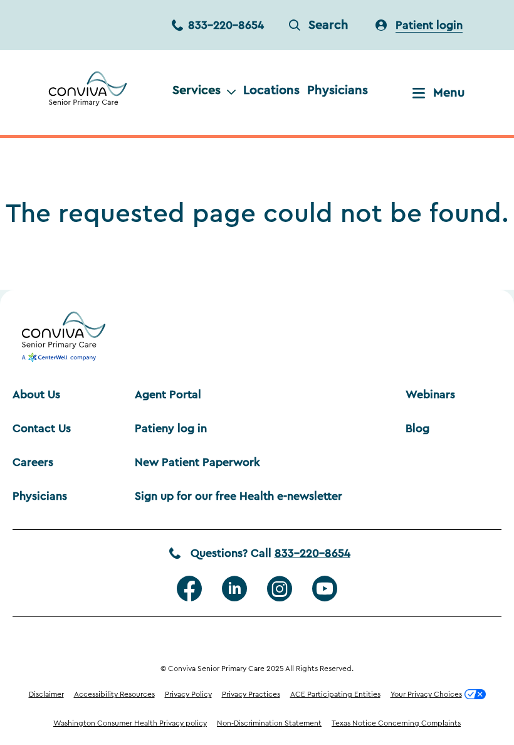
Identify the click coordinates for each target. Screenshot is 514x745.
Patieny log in (171, 428)
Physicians (337, 90)
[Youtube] (324, 588)
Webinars (430, 394)
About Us (36, 394)
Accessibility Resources (114, 694)
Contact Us (42, 428)
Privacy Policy (188, 694)
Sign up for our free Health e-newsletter (238, 496)
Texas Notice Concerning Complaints (396, 723)
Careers (33, 462)
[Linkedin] (234, 588)
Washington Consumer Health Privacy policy (130, 723)
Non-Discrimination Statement (269, 723)
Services (196, 90)
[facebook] (189, 588)
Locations (271, 90)
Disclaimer (46, 694)
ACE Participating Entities (335, 694)
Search (328, 25)
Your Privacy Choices (426, 694)
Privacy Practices (251, 694)
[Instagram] (279, 588)
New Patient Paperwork (197, 462)
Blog (417, 428)
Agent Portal (168, 394)
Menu (448, 93)
